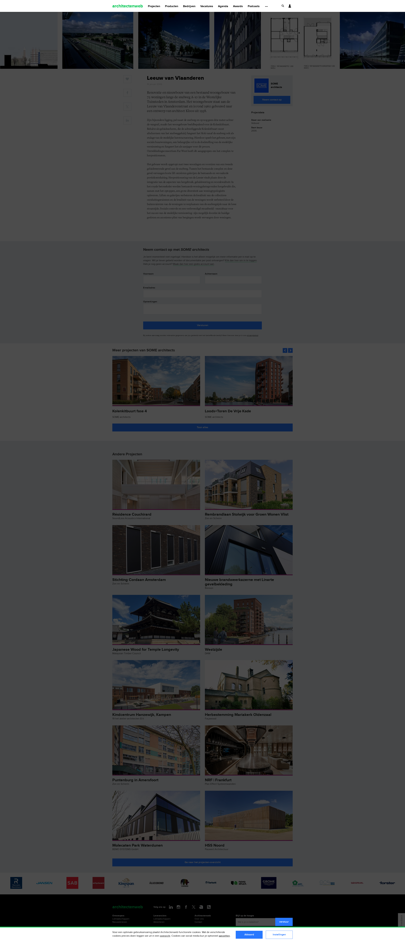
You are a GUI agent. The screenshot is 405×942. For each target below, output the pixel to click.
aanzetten (224, 935)
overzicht (165, 935)
